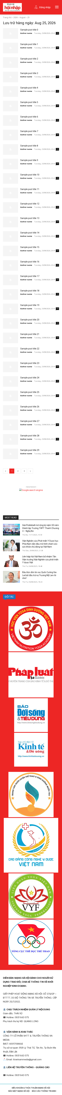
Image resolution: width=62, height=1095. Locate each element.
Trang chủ (7, 17)
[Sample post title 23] (10, 367)
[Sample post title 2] (10, 62)
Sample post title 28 (29, 435)
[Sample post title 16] (10, 265)
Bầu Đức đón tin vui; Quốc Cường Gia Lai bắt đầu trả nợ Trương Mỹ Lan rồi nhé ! (39, 575)
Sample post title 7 (29, 131)
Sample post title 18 (29, 290)
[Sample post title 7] (10, 135)
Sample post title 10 (29, 174)
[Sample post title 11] (10, 193)
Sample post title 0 (29, 30)
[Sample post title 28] (10, 439)
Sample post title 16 (29, 261)
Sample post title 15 (29, 247)
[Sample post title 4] (10, 91)
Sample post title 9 (29, 160)
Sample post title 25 (29, 392)
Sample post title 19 (29, 305)
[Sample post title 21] (10, 338)
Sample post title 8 (29, 146)
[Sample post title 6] (10, 120)
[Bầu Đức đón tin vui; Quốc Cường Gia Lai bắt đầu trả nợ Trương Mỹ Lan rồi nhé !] (11, 577)
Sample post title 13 (29, 218)
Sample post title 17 (29, 276)
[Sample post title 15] (10, 251)
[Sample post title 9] (10, 164)
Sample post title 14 (29, 232)
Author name (26, 33)
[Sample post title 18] (10, 294)
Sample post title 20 (29, 319)
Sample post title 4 (29, 88)
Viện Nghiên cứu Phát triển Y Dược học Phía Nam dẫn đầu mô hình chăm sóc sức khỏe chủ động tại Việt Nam (40, 544)
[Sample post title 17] (10, 280)
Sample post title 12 (29, 203)
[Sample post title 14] (10, 236)
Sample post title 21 (29, 334)
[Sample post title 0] (10, 33)
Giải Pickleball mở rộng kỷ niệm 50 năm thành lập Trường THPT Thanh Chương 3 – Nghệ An (40, 528)
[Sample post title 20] (10, 323)
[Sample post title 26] (10, 410)
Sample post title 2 (29, 59)
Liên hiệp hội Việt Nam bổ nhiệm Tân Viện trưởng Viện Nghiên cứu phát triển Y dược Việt (40, 559)
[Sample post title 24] (10, 381)
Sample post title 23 (29, 363)
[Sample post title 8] (10, 149)
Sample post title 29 (29, 450)
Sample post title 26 (29, 406)
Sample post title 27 (29, 421)
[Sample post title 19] (10, 309)
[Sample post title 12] (10, 207)
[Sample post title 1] (10, 48)
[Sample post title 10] (10, 178)
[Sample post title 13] (10, 222)
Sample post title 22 (29, 348)
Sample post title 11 (29, 189)
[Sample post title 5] (10, 106)
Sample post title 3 (29, 73)
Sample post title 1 (29, 44)
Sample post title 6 (29, 117)
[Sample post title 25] (10, 396)
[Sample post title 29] (10, 454)
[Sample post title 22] (10, 352)
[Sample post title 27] (10, 425)
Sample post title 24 (29, 377)
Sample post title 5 (29, 102)
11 (57, 33)
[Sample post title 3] (10, 77)
